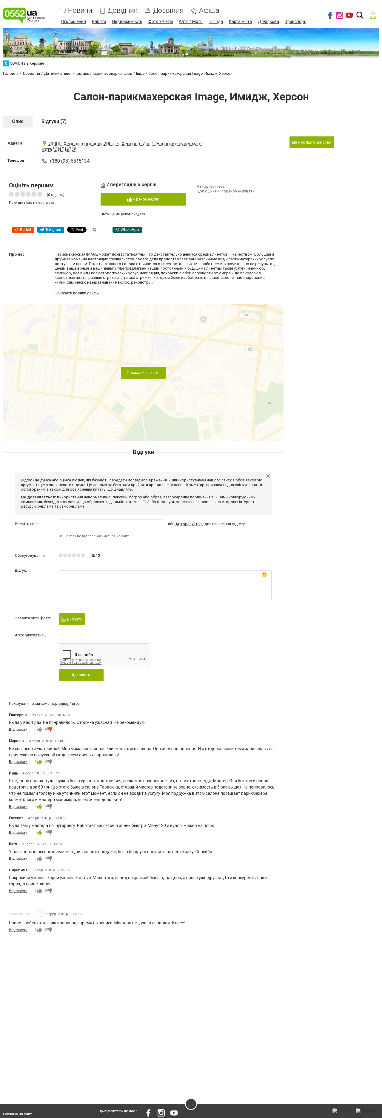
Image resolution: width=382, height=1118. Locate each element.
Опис (18, 121)
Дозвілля (168, 11)
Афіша (209, 11)
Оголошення (73, 21)
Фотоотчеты (160, 21)
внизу (64, 704)
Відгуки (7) (54, 121)
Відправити (81, 675)
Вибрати (74, 619)
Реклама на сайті (18, 1114)
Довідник (123, 11)
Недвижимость (127, 21)
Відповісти (18, 729)
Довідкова (268, 21)
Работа (99, 21)
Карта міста (240, 21)
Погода (216, 21)
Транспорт (295, 21)
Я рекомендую (145, 199)
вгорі (76, 704)
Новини (80, 11)
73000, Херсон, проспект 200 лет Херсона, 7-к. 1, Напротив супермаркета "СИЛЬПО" (122, 146)
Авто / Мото (191, 21)
